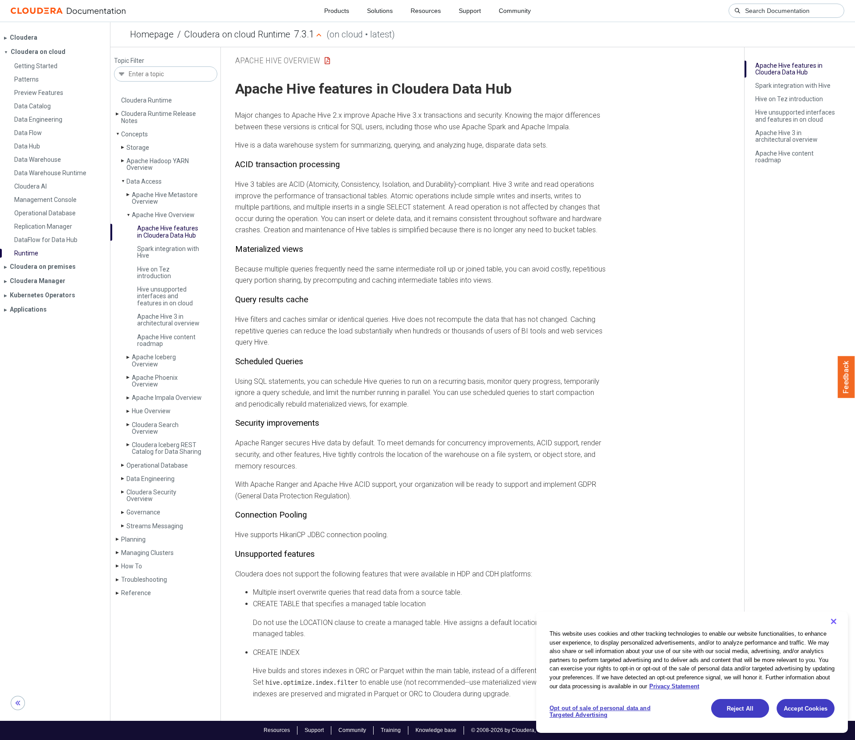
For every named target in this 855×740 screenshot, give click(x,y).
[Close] (833, 621)
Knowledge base (435, 730)
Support (470, 10)
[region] (692, 672)
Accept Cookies (805, 708)
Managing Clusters (147, 552)
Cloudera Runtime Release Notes (158, 117)
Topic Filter (129, 61)
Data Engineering (150, 478)
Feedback (846, 377)
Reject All (740, 708)
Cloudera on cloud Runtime (237, 34)
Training (391, 730)
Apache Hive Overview (163, 214)
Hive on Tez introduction (154, 273)
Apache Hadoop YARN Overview (157, 164)
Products (336, 10)
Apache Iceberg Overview (154, 360)
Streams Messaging (154, 526)
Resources (426, 10)
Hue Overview (151, 411)
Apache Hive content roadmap (166, 340)
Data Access (144, 181)
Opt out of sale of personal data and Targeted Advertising (600, 712)
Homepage (152, 34)
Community (515, 10)
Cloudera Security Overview (151, 495)
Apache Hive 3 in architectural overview (168, 320)
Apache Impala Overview (167, 397)
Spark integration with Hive (168, 252)
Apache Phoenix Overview (155, 381)
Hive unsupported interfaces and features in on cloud (165, 296)
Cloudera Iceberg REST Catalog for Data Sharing (166, 448)
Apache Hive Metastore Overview (165, 198)
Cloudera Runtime (146, 100)
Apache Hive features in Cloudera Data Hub (167, 231)
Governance (143, 512)
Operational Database (157, 465)
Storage (137, 147)
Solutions (380, 10)
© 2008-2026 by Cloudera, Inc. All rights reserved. (531, 730)
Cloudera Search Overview (155, 428)
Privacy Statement (674, 685)
